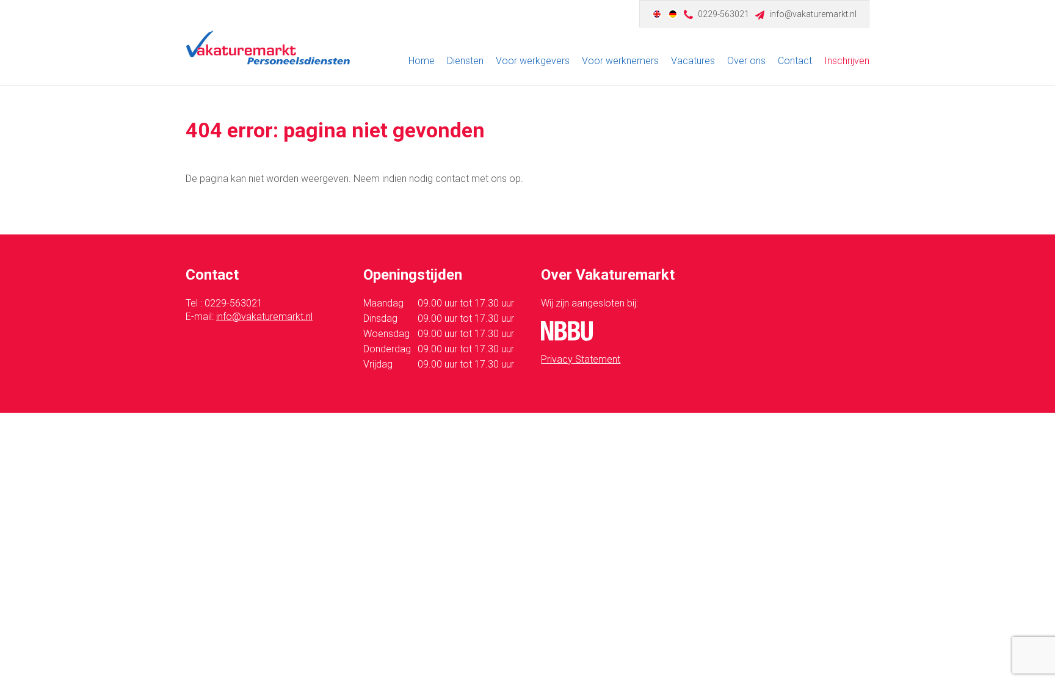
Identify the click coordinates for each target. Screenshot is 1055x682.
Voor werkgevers (533, 61)
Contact (795, 61)
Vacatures (693, 61)
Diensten (465, 61)
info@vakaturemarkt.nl (813, 14)
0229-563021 (723, 14)
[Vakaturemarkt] (268, 48)
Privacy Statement (580, 359)
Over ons (746, 61)
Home (421, 61)
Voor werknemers (620, 61)
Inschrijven (846, 61)
